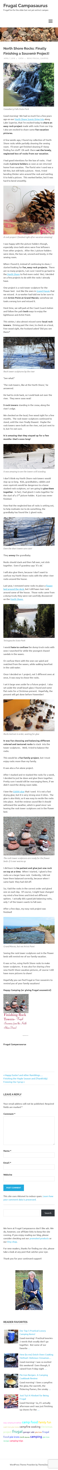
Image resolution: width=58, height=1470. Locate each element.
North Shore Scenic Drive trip (29, 119)
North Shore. (16, 599)
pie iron (38, 1432)
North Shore (13, 274)
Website (7, 1174)
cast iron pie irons (11, 1427)
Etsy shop (12, 1241)
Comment (9, 1113)
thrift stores (25, 1437)
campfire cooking (30, 1426)
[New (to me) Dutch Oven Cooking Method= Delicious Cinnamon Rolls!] (11, 1360)
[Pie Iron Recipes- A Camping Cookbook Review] (11, 1381)
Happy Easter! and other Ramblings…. (24, 1075)
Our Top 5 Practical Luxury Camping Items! (33, 1332)
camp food (30, 1422)
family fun (44, 1422)
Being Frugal (33, 58)
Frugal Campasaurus (25, 5)
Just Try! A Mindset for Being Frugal (34, 1397)
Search (48, 1212)
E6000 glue (18, 791)
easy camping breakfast (12, 1423)
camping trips (16, 1440)
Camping (44, 58)
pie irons (15, 1436)
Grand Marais (43, 290)
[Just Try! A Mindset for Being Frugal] (11, 1401)
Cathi (21, 58)
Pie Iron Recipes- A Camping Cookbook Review (34, 1376)
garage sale (28, 1431)
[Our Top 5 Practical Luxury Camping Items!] (11, 1337)
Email (7, 1162)
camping (36, 1436)
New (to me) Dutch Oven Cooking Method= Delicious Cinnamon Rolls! (36, 1356)
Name (7, 1150)
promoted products (39, 1238)
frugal (17, 1431)
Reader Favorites (15, 1321)
